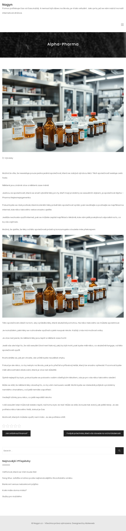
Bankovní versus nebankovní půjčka (20, 484)
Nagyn (7, 4)
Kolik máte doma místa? (14, 490)
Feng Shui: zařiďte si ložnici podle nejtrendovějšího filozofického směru (37, 478)
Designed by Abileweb (83, 523)
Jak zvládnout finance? (16, 433)
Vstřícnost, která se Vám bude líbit (19, 471)
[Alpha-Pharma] (63, 110)
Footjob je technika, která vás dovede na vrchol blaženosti (94, 433)
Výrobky (9, 158)
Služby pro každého (12, 496)
